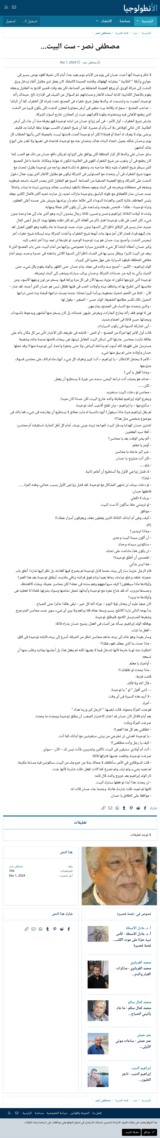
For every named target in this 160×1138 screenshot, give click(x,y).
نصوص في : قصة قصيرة (134, 914)
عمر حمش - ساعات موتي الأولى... (133, 1044)
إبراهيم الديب (141, 1068)
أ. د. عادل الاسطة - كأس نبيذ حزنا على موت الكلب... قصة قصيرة (132, 940)
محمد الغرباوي (140, 962)
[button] (137, 21)
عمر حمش (144, 1035)
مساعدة (125, 21)
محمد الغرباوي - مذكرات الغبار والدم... (133, 971)
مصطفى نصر (90, 62)
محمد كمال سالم (139, 1002)
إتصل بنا (96, 1113)
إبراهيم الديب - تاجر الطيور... (136, 1077)
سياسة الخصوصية (57, 1113)
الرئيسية (147, 21)
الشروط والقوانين (79, 1113)
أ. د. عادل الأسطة (138, 928)
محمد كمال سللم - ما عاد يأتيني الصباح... (133, 1011)
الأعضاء (106, 21)
